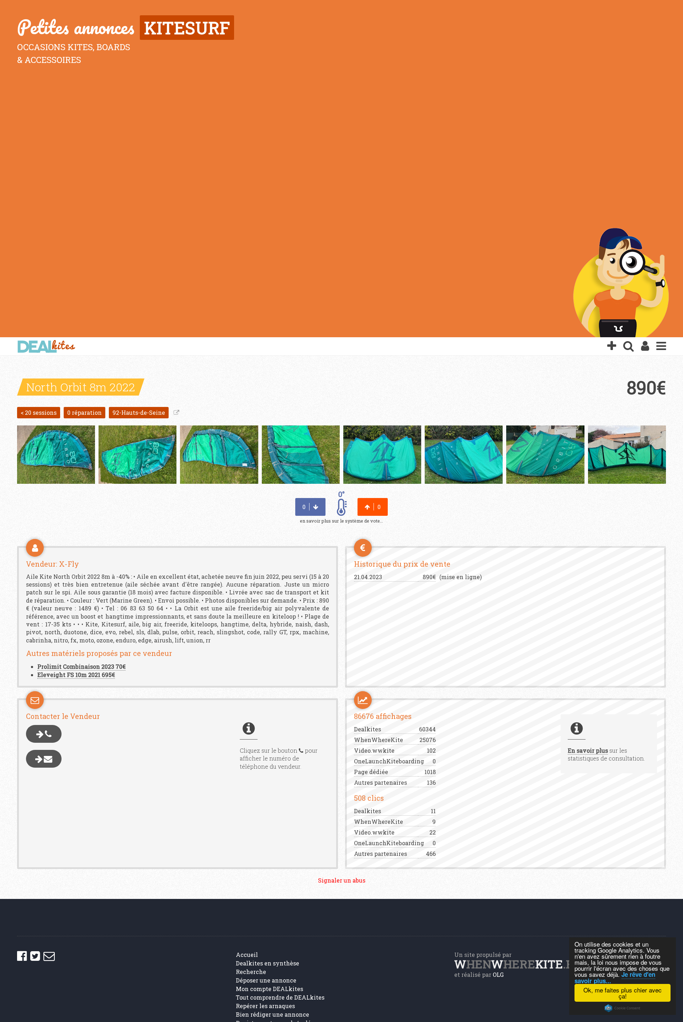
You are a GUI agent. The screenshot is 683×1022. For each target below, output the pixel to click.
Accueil (247, 954)
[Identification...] (645, 346)
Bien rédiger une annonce (272, 1014)
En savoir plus (588, 750)
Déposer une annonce (266, 980)
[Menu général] (661, 346)
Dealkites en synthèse (267, 963)
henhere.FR (517, 963)
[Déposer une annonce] (611, 346)
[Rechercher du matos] (628, 346)
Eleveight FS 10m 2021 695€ (76, 674)
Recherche (251, 971)
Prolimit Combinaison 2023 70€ (81, 666)
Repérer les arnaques (265, 1006)
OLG (498, 974)
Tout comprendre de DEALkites (280, 997)
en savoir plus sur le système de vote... (341, 521)
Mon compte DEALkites (269, 988)
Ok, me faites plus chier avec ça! (622, 992)
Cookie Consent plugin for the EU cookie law (622, 1008)
